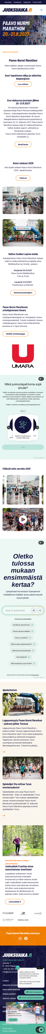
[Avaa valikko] (41, 10)
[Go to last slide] (4, 489)
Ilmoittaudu (17, 2)
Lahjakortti (27, 2)
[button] (23, 490)
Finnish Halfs (37, 2)
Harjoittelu (8, 2)
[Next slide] (41, 489)
